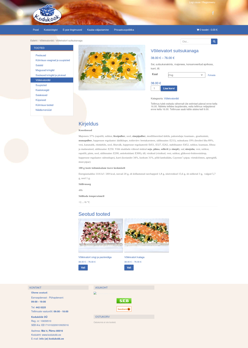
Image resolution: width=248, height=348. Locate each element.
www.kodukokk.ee (51, 334)
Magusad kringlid (45, 70)
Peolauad (41, 55)
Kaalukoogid (42, 90)
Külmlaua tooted (44, 105)
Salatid (39, 65)
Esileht (33, 40)
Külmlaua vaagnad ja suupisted (53, 60)
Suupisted (41, 85)
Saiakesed (41, 95)
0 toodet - (208, 29)
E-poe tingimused (72, 29)
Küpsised (41, 100)
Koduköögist (51, 29)
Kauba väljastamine (98, 29)
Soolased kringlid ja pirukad (51, 75)
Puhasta (211, 75)
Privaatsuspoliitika (124, 29)
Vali (83, 267)
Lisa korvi (169, 88)
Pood (36, 29)
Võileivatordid (46, 40)
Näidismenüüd (43, 110)
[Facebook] (213, 13)
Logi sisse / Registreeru (202, 2)
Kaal (155, 74)
